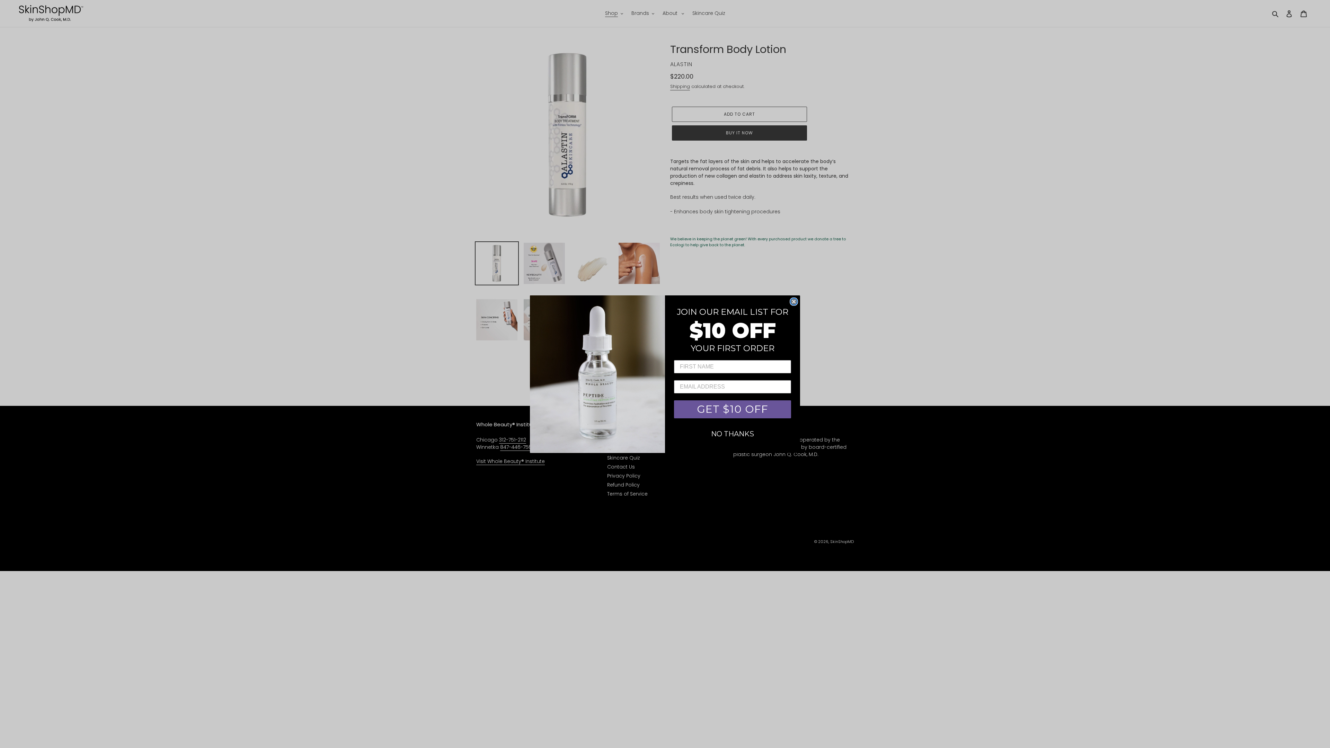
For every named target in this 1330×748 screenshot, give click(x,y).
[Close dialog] (793, 301)
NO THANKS (732, 434)
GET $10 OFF (732, 409)
